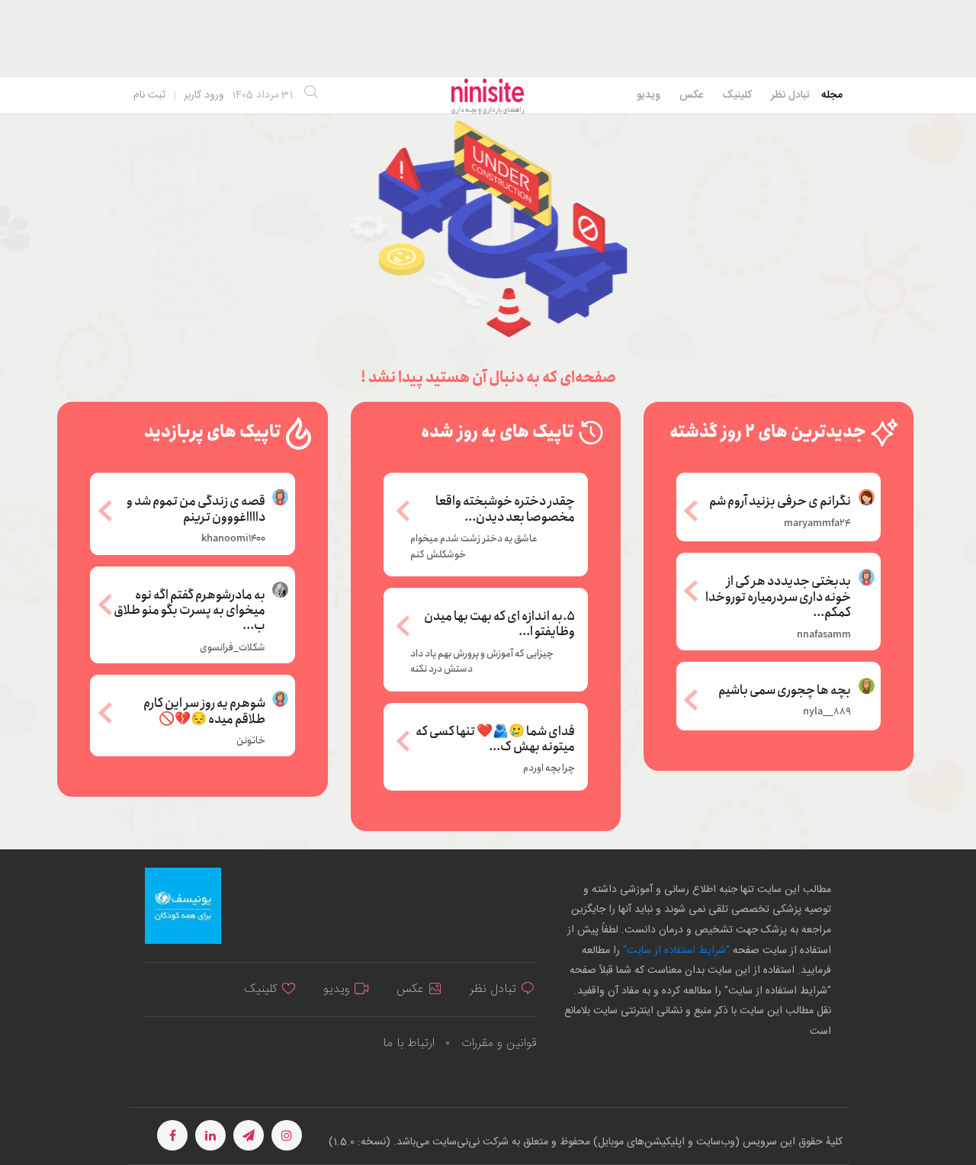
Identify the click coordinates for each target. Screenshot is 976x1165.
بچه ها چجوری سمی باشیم (784, 689)
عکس (691, 95)
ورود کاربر (204, 95)
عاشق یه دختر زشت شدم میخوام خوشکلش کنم (474, 546)
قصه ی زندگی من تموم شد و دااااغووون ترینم (196, 508)
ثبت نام (149, 95)
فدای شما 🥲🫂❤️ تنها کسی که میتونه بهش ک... (495, 740)
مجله (832, 95)
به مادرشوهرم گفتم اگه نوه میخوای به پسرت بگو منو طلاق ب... (189, 609)
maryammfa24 (817, 523)
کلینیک (737, 95)
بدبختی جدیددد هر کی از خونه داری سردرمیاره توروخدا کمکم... (778, 596)
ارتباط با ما (409, 1043)
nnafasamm (824, 635)
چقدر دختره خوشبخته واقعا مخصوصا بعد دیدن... (505, 509)
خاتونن (250, 741)
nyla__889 (827, 712)
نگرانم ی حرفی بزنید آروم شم (780, 500)
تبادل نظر (790, 95)
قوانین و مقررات (498, 1043)
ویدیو (648, 95)
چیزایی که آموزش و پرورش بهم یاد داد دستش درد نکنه (482, 662)
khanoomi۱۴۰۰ (233, 539)
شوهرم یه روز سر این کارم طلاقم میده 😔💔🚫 (204, 710)
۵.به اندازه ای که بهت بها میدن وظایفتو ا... (499, 624)
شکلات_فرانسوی (232, 648)
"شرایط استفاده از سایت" (675, 951)
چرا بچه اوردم (549, 768)
